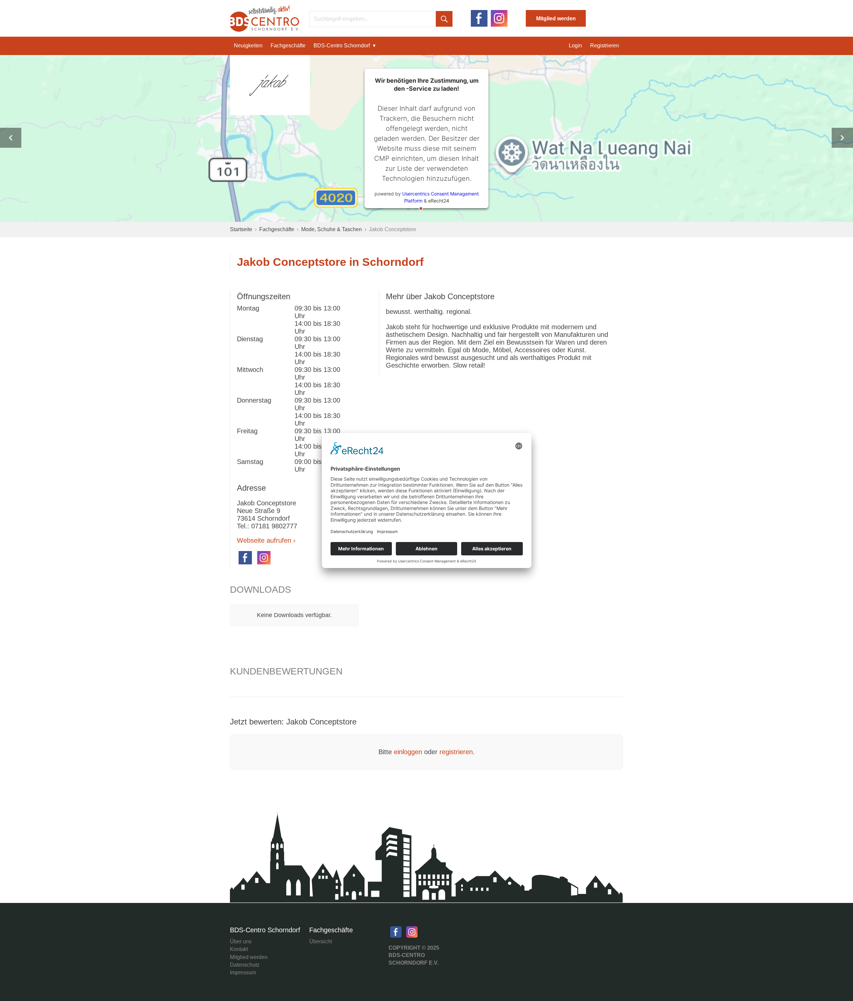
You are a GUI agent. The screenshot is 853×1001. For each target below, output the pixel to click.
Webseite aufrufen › (266, 540)
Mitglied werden (556, 18)
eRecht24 (438, 200)
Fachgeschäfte (288, 45)
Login (575, 45)
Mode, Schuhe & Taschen (331, 229)
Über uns (241, 941)
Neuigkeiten (248, 45)
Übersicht (320, 941)
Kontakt (239, 949)
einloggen (408, 752)
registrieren (456, 752)
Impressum (243, 972)
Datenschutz (245, 965)
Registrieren (604, 45)
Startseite (241, 229)
